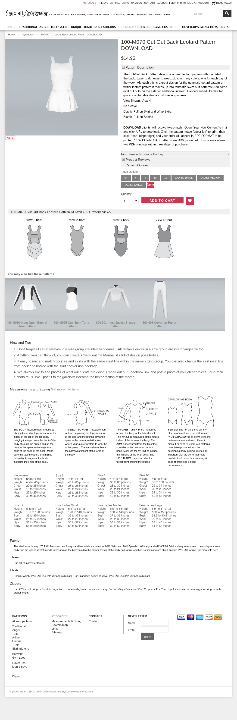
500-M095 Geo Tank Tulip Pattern (71, 324)
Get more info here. (65, 389)
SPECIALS (90, 3)
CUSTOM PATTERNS (159, 14)
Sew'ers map (60, 625)
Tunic (88, 27)
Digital (225, 27)
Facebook (135, 372)
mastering (122, 3)
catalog (136, 3)
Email (131, 630)
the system (105, 3)
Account (162, 3)
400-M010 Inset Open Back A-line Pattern (27, 324)
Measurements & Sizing (66, 621)
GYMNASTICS (107, 14)
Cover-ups (190, 27)
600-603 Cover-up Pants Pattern (159, 324)
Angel (44, 27)
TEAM (138, 14)
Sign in (175, 3)
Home (11, 34)
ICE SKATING (56, 14)
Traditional (28, 27)
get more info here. (208, 550)
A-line (64, 27)
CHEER (130, 14)
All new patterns (22, 621)
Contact (93, 621)
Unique (76, 27)
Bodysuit (144, 27)
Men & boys (209, 27)
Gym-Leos (160, 27)
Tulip (55, 27)
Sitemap (57, 632)
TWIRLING (92, 14)
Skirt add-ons (105, 27)
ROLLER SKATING (75, 14)
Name (132, 623)
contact (149, 3)
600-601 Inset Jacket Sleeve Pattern (115, 324)
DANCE (120, 14)
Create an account (196, 3)
